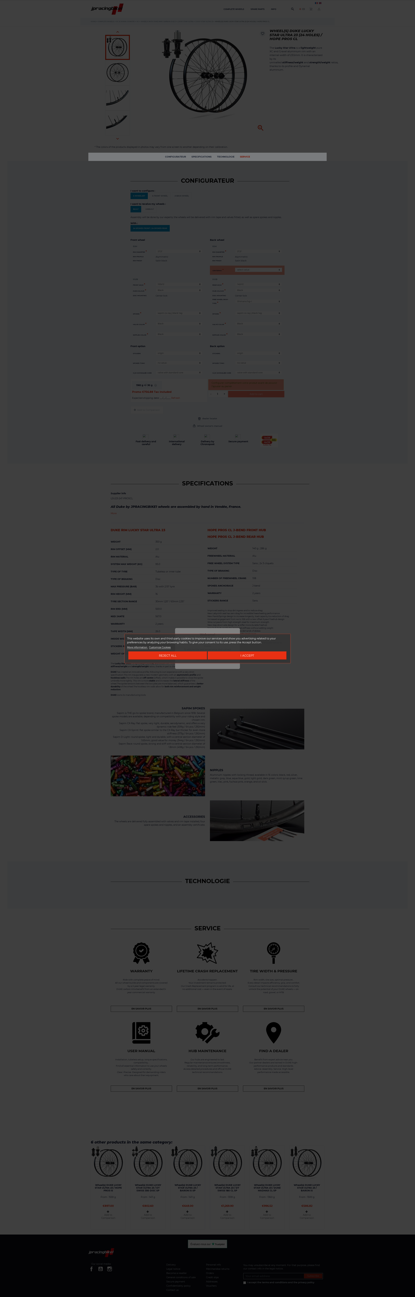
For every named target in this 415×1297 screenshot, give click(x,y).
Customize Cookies (160, 647)
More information (137, 647)
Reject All (168, 655)
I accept (247, 655)
